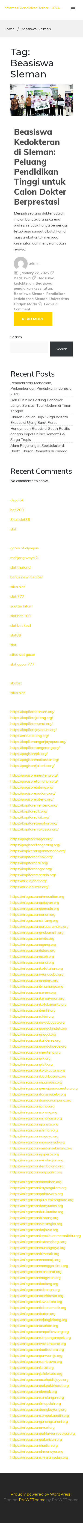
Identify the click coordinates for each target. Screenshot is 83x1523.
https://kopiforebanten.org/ (32, 711)
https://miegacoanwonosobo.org (36, 974)
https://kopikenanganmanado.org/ (38, 850)
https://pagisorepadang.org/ (33, 793)
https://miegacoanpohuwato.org (36, 1193)
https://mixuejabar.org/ (28, 880)
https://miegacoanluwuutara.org (36, 1301)
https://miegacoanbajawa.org (34, 1229)
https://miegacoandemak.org (33, 1391)
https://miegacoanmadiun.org (34, 1445)
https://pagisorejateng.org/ (31, 799)
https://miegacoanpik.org (30, 1058)
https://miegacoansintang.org (34, 920)
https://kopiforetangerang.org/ (35, 747)
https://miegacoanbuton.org (32, 1313)
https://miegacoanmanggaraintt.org (39, 1265)
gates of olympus (24, 548)
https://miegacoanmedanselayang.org (41, 1148)
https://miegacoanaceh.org (32, 956)
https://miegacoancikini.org (32, 1016)
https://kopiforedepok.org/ (31, 856)
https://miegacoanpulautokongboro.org (41, 1199)
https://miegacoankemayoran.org (37, 998)
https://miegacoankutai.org (32, 1367)
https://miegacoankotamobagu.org (38, 1241)
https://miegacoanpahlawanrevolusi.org (42, 1433)
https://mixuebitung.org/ (29, 735)
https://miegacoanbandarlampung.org (40, 1100)
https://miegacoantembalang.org (36, 1166)
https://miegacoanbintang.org (34, 1217)
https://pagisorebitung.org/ (31, 787)
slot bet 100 (20, 615)
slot (13, 529)
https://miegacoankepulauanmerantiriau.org (45, 1235)
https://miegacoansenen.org (33, 992)
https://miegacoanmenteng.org (35, 1052)
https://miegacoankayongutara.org (38, 1187)
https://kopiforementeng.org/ (33, 805)
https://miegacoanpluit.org (31, 1064)
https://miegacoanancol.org (32, 1427)
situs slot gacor (22, 654)
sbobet (16, 683)
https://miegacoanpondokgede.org (38, 1046)
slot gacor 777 (22, 664)
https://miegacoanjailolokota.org (36, 1373)
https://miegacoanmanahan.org (35, 1181)
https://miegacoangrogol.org (33, 1034)
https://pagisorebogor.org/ (31, 839)
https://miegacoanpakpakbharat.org (39, 1385)
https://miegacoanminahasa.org (36, 1118)
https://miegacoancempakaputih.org (39, 1415)
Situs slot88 (20, 519)
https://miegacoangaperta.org (34, 1154)
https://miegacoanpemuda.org (34, 908)
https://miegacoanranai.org (32, 962)
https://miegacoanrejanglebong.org (38, 1319)
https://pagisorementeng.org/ (34, 775)
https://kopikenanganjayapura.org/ (38, 741)
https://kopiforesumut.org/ (31, 723)
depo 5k (17, 500)
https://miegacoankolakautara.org (37, 1070)
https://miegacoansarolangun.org (37, 1397)
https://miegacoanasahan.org (34, 1325)
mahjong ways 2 (24, 557)
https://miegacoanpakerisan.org (36, 1439)
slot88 (15, 635)
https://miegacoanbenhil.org (33, 1010)
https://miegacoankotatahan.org (36, 968)
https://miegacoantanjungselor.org (38, 1094)
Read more (33, 319)
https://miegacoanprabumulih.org (36, 932)
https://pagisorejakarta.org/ (32, 765)
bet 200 (17, 509)
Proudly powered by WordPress (41, 1494)
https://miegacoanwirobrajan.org (36, 1160)
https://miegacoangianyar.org (34, 1124)
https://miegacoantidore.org (32, 950)
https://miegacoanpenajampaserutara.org (44, 1088)
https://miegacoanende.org (32, 938)
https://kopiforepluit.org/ (29, 817)
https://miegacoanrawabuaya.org (37, 1022)
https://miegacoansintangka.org (36, 1223)
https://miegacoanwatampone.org (38, 1343)
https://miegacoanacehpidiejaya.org (39, 1379)
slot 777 (17, 596)
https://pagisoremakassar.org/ (34, 759)
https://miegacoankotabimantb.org (38, 1004)
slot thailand (20, 567)
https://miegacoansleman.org (34, 1130)
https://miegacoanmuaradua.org (36, 1082)
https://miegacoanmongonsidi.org (37, 1142)
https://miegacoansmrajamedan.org (39, 1457)
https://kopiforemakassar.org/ (34, 829)
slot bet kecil (20, 625)
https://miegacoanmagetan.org (35, 1277)
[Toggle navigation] (73, 10)
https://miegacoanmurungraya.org (37, 1247)
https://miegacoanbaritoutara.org (37, 1349)
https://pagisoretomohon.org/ (34, 781)
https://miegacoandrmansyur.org (36, 1451)
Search (16, 337)
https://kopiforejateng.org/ (31, 717)
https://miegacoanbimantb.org (34, 1253)
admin (34, 263)
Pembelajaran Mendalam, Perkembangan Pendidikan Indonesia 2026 (40, 388)
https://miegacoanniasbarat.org (35, 1271)
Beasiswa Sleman (29, 294)
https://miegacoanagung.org (33, 944)
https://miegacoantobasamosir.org (38, 1307)
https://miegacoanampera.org (34, 980)
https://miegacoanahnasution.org (37, 896)
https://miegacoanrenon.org (32, 914)
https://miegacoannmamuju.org (35, 1259)
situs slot (17, 586)
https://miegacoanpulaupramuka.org (39, 926)
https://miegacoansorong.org (33, 1112)
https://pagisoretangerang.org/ (35, 845)
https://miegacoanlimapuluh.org (35, 1403)
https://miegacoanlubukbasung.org (38, 1076)
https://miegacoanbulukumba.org (36, 1211)
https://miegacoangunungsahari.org (39, 1421)
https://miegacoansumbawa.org (36, 1361)
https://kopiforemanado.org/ (33, 874)
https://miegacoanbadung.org (34, 1283)
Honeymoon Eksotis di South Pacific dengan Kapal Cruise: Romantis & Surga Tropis (40, 434)
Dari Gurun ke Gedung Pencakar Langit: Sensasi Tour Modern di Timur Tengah (40, 405)
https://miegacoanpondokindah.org (38, 1028)
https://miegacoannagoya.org (34, 1136)
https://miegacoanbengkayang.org (38, 1409)
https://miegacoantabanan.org (35, 1289)
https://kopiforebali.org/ (29, 862)
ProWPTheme (32, 1500)
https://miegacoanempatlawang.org (39, 1331)
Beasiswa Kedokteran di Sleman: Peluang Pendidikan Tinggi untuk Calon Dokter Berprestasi (40, 166)
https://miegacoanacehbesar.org (36, 1295)
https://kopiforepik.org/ (28, 811)
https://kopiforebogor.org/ (31, 868)
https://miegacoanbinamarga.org (36, 986)
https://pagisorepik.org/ (29, 753)
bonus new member (26, 577)
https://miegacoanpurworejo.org (36, 1355)
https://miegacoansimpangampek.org (40, 1337)
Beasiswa (22, 278)
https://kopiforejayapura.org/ (33, 729)
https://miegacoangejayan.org (34, 902)
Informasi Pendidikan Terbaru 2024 (31, 8)
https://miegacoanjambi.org (32, 1106)
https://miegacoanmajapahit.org (36, 1172)
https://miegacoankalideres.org (35, 1040)
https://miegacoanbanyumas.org (36, 1205)
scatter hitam (21, 606)
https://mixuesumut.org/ (29, 886)
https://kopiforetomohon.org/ (33, 823)
